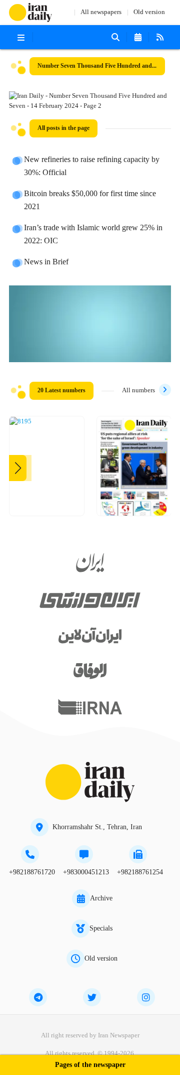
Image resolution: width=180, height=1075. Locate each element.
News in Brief (46, 262)
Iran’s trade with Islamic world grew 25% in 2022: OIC (93, 235)
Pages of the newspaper (90, 1065)
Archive (101, 898)
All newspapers (101, 12)
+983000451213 (86, 872)
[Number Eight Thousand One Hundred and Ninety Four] (134, 469)
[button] (17, 468)
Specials (101, 929)
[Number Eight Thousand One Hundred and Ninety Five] (21, 422)
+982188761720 (32, 872)
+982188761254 (140, 872)
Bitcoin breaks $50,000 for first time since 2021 (90, 201)
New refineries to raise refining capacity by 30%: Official (92, 166)
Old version (149, 12)
